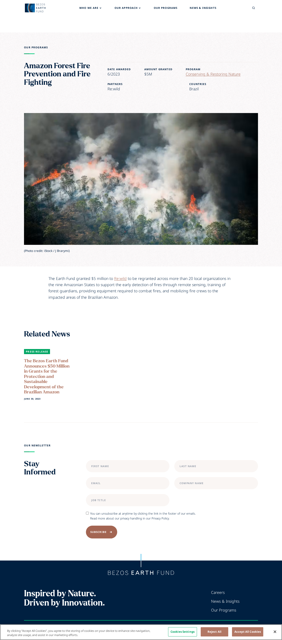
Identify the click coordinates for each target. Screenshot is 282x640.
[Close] (275, 631)
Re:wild (120, 278)
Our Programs (36, 47)
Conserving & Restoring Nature (213, 74)
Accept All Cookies (247, 632)
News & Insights (225, 601)
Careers (218, 592)
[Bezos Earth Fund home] (141, 573)
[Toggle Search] (253, 8)
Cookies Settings (183, 632)
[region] (141, 632)
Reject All (214, 632)
